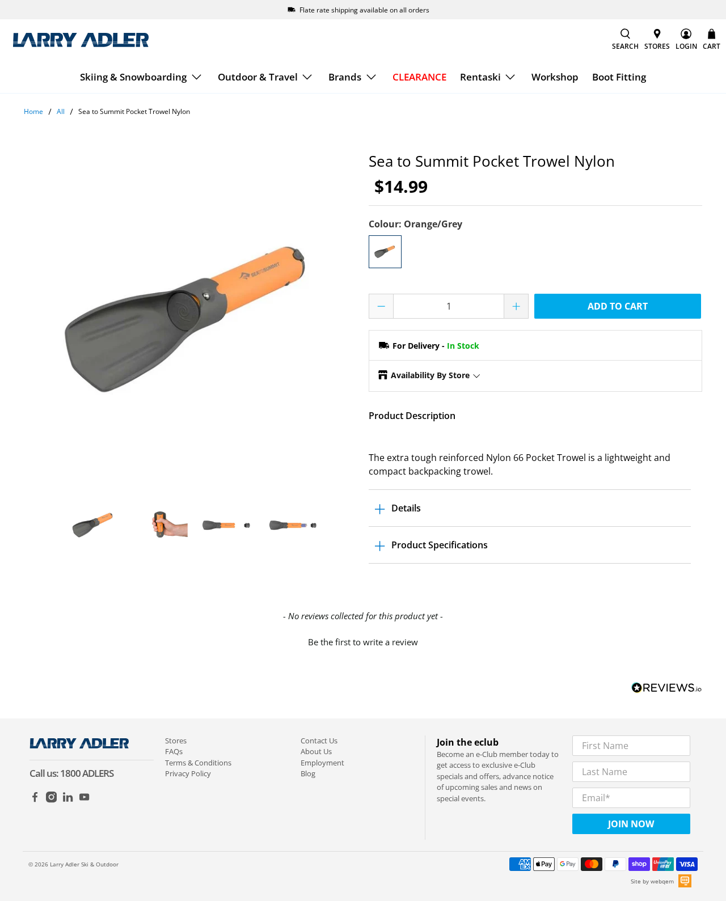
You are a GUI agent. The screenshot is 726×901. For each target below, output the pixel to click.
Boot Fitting (619, 76)
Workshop (555, 76)
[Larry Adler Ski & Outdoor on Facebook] (34, 800)
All (61, 111)
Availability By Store (430, 375)
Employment (322, 763)
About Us (316, 751)
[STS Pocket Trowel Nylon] (190, 319)
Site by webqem (652, 881)
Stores (176, 740)
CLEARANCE (419, 76)
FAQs (174, 751)
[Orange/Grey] (385, 251)
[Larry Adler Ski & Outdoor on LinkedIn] (67, 800)
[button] (363, 640)
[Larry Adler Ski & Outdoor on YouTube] (84, 800)
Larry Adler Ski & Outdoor (84, 864)
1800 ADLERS (86, 773)
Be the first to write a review (363, 642)
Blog (308, 773)
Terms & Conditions (198, 763)
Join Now (631, 824)
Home (33, 111)
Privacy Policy (188, 773)
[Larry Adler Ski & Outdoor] (80, 40)
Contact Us (319, 740)
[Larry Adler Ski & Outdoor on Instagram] (51, 800)
